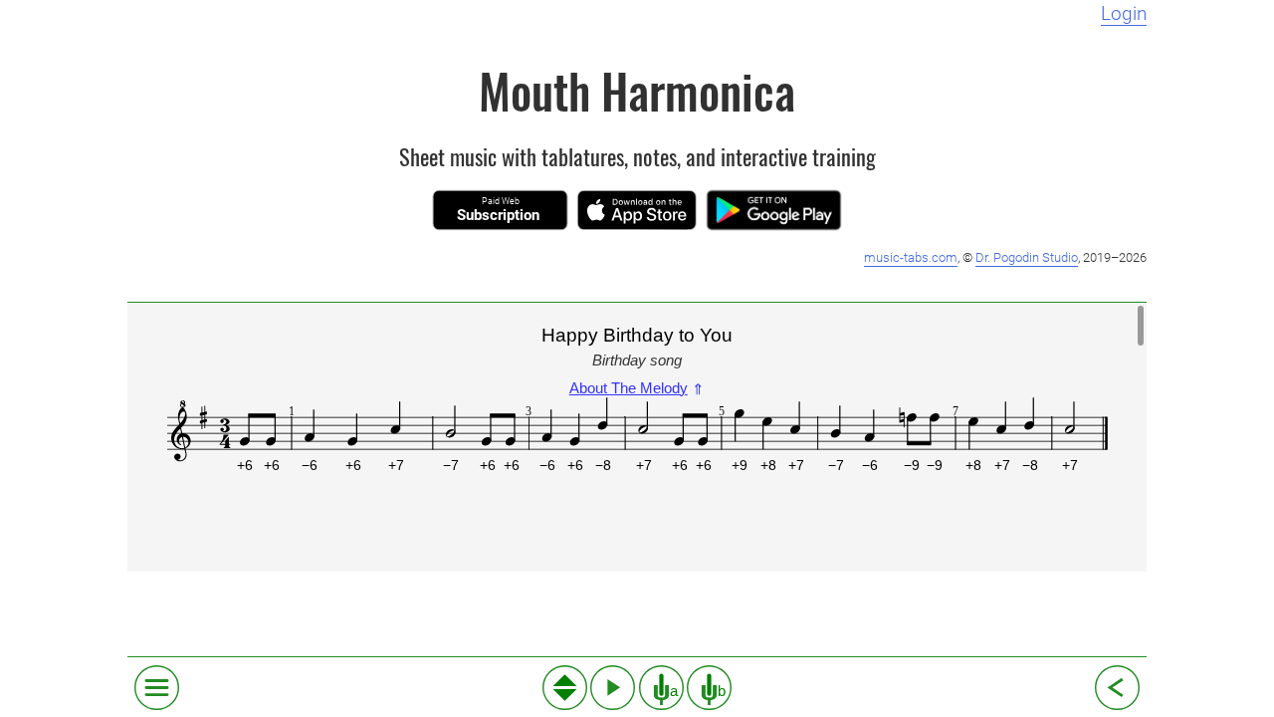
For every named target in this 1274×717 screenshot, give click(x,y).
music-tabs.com (910, 257)
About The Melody (637, 387)
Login (1124, 14)
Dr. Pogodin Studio (1026, 257)
